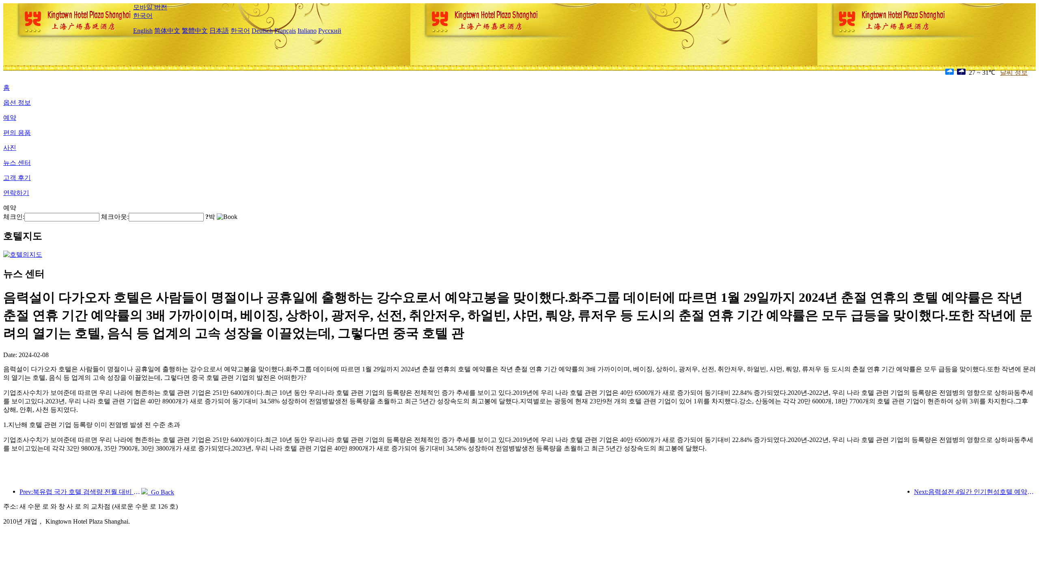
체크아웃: (115, 216)
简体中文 (167, 30)
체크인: (13, 216)
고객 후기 (17, 177)
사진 (9, 147)
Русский (329, 30)
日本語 (219, 30)
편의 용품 (17, 132)
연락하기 (16, 192)
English (143, 30)
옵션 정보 (17, 102)
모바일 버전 (150, 7)
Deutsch (262, 30)
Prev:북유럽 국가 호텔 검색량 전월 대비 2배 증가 (80, 491)
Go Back (161, 492)
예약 (9, 117)
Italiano (307, 30)
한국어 (143, 15)
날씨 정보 (1014, 72)
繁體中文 (195, 30)
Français (285, 30)
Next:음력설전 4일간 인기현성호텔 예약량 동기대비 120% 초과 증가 (975, 491)
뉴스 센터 (17, 162)
